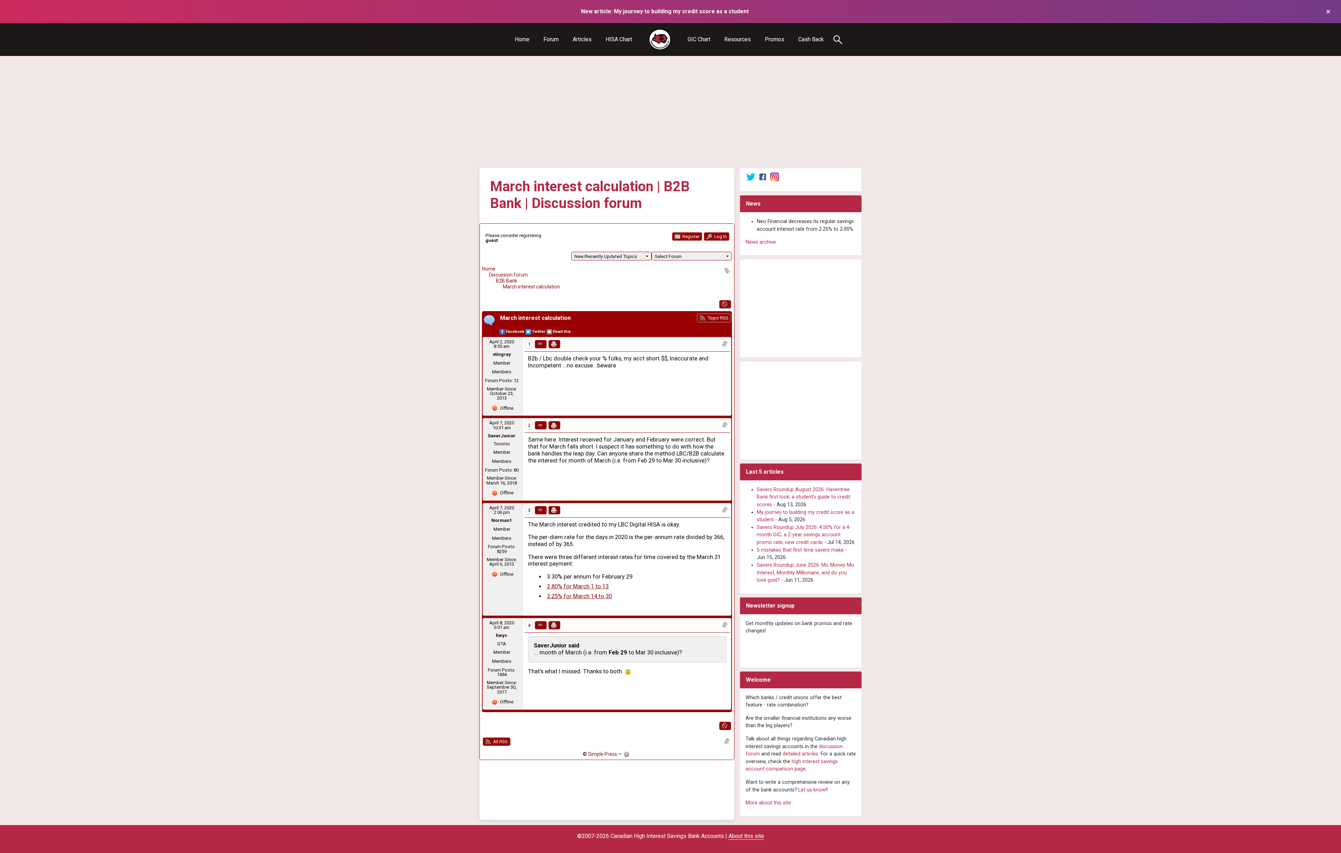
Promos (774, 39)
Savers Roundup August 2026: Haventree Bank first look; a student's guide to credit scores (803, 497)
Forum (551, 39)
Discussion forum (508, 275)
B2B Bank (506, 281)
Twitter (538, 331)
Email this (562, 331)
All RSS (500, 741)
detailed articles (800, 754)
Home (522, 39)
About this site (746, 836)
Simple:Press (602, 754)
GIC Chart (699, 39)
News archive (761, 242)
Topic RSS (717, 318)
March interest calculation (531, 286)
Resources (737, 39)
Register (690, 236)
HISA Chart (619, 39)
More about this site (768, 803)
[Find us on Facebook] (762, 177)
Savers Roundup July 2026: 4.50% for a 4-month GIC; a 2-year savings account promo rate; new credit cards (804, 534)
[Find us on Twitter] (751, 177)
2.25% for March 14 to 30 (579, 596)
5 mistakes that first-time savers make (800, 550)
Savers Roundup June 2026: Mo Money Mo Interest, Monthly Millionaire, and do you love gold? (805, 572)
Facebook (515, 331)
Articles (582, 39)
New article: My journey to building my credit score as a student (665, 11)
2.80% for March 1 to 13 (578, 586)
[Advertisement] (670, 112)
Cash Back (811, 39)
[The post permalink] (541, 344)
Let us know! (812, 790)
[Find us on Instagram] (774, 177)
